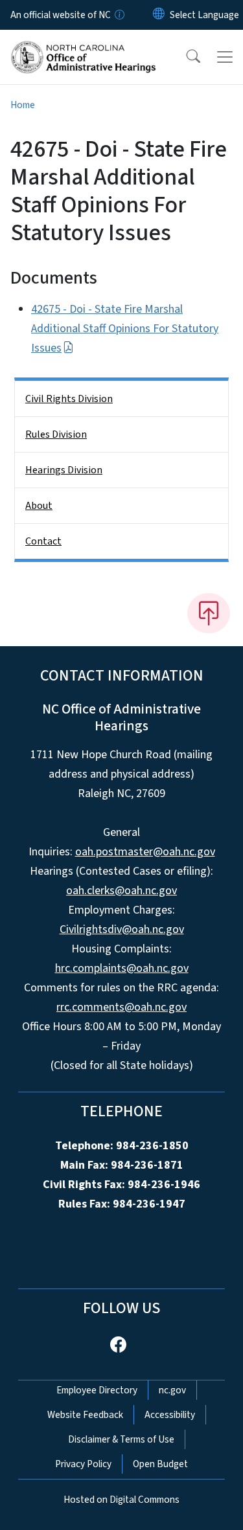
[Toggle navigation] (225, 57)
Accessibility (170, 1415)
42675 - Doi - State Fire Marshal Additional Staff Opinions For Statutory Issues (124, 328)
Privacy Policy (83, 1464)
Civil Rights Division (69, 399)
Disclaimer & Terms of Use (121, 1439)
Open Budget (160, 1464)
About (38, 506)
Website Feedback (85, 1415)
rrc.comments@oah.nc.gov (121, 1007)
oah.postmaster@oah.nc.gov (145, 852)
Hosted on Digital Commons (121, 1499)
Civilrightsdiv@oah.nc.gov (122, 929)
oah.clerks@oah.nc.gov (121, 891)
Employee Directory (96, 1390)
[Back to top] (208, 613)
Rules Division (56, 434)
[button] (184, 57)
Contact (43, 541)
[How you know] (118, 15)
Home (22, 105)
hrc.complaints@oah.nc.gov (122, 968)
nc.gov (172, 1390)
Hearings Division (63, 470)
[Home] (83, 44)
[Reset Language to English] (159, 15)
